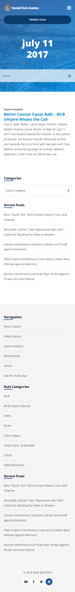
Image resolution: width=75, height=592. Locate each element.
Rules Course (12, 326)
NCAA (7, 425)
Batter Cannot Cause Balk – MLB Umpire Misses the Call (34, 117)
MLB (6, 396)
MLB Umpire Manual (17, 406)
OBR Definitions (14, 465)
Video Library (12, 336)
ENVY (49, 572)
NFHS (7, 416)
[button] (69, 7)
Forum (8, 366)
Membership (12, 356)
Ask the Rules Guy (15, 375)
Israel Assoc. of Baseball (19, 445)
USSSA (8, 455)
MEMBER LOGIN (37, 19)
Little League (12, 435)
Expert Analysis (13, 346)
